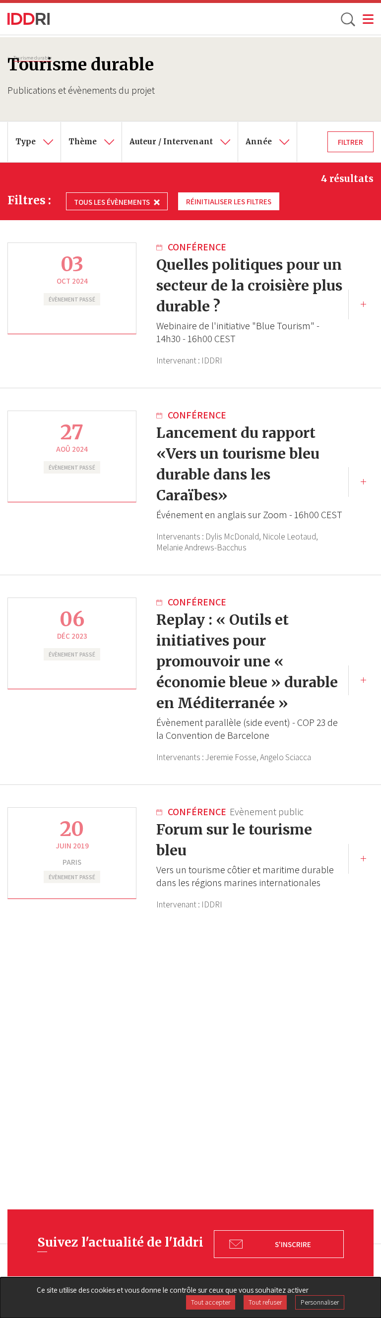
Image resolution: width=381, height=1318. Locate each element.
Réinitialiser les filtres (228, 201)
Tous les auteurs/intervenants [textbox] (182, 128)
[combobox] (34, 142)
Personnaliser (320, 1302)
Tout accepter (210, 1302)
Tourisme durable (32, 57)
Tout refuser (265, 1302)
